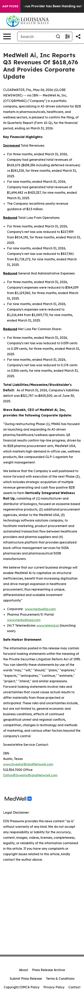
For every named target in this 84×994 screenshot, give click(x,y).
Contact (74, 987)
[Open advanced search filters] (67, 36)
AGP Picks (10, 6)
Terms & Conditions (60, 978)
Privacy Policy (53, 987)
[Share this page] (78, 36)
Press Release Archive (48, 970)
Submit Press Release (26, 978)
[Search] (58, 36)
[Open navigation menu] (7, 36)
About (23, 970)
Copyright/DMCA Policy (21, 987)
